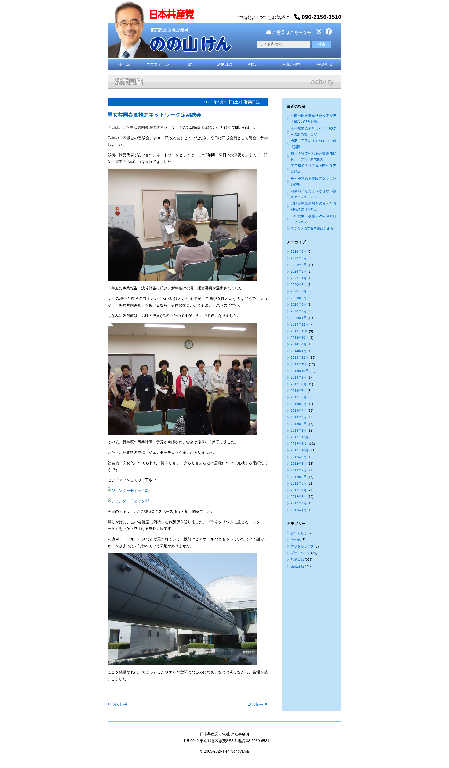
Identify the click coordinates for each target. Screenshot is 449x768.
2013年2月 (299, 424)
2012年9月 (299, 457)
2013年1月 (299, 430)
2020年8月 (299, 285)
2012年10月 (299, 450)
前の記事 (119, 704)
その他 (296, 539)
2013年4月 (299, 410)
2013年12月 (299, 357)
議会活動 (297, 566)
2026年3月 (299, 271)
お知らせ (297, 533)
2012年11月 (299, 444)
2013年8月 (299, 384)
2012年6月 (299, 477)
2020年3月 (299, 304)
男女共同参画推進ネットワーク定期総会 (154, 115)
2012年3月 (299, 497)
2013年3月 (299, 417)
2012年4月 (299, 490)
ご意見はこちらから (291, 32)
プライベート (300, 553)
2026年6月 (299, 251)
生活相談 (324, 64)
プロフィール (157, 64)
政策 (191, 64)
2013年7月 (299, 391)
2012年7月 (299, 470)
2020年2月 (299, 311)
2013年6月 (299, 397)
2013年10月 (299, 371)
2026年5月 (299, 258)
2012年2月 (299, 503)
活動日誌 (224, 64)
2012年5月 (299, 483)
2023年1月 (299, 278)
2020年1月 (299, 318)
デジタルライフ (302, 546)
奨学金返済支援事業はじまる (312, 228)
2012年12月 (299, 437)
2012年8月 (299, 463)
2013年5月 (299, 404)
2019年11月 (299, 331)
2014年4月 (299, 344)
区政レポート (258, 64)
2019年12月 (299, 324)
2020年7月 (299, 291)
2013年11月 (299, 364)
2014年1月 (299, 351)
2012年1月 (299, 510)
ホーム (124, 64)
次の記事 (255, 704)
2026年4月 (299, 265)
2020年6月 (299, 298)
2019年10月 (299, 338)
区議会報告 (291, 64)
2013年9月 (299, 377)
